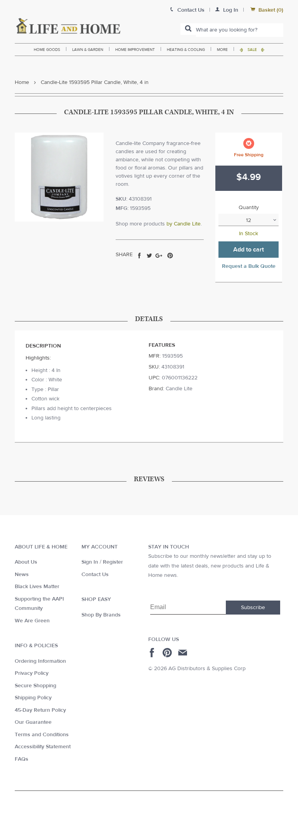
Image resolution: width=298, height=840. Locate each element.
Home (22, 82)
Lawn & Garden (87, 49)
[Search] (188, 29)
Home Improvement (135, 49)
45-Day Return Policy (40, 710)
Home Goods (47, 49)
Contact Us (95, 574)
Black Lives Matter (37, 586)
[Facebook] (153, 652)
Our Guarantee (33, 722)
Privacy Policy (32, 673)
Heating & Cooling (186, 49)
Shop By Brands (101, 614)
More (222, 49)
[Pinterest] (168, 652)
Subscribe (253, 607)
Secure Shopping (35, 685)
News (22, 574)
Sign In (89, 562)
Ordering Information (40, 661)
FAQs (21, 759)
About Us (26, 562)
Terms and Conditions (42, 734)
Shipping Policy (33, 697)
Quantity (249, 207)
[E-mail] (183, 652)
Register (113, 562)
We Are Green (32, 620)
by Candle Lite (183, 223)
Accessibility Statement (43, 746)
